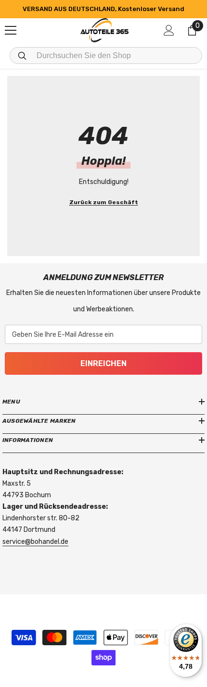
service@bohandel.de (35, 542)
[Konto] (169, 30)
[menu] (10, 30)
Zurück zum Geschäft (103, 202)
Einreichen (103, 363)
